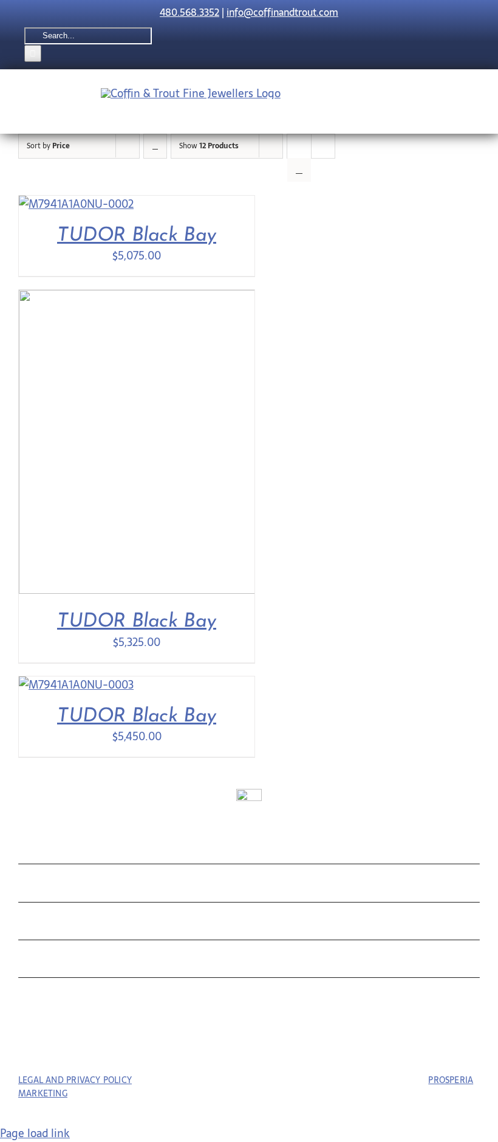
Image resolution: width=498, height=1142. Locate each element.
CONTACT (56, 999)
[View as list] (299, 170)
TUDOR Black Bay (136, 236)
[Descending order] (155, 146)
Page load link (35, 1133)
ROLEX (45, 886)
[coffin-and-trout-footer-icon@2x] (249, 794)
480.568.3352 (189, 12)
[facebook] (227, 1046)
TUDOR (46, 924)
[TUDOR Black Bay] (76, 204)
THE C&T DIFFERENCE (105, 962)
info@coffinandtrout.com (282, 12)
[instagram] (272, 1046)
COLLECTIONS (75, 848)
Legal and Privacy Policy (75, 1080)
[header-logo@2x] (191, 93)
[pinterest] (249, 1046)
